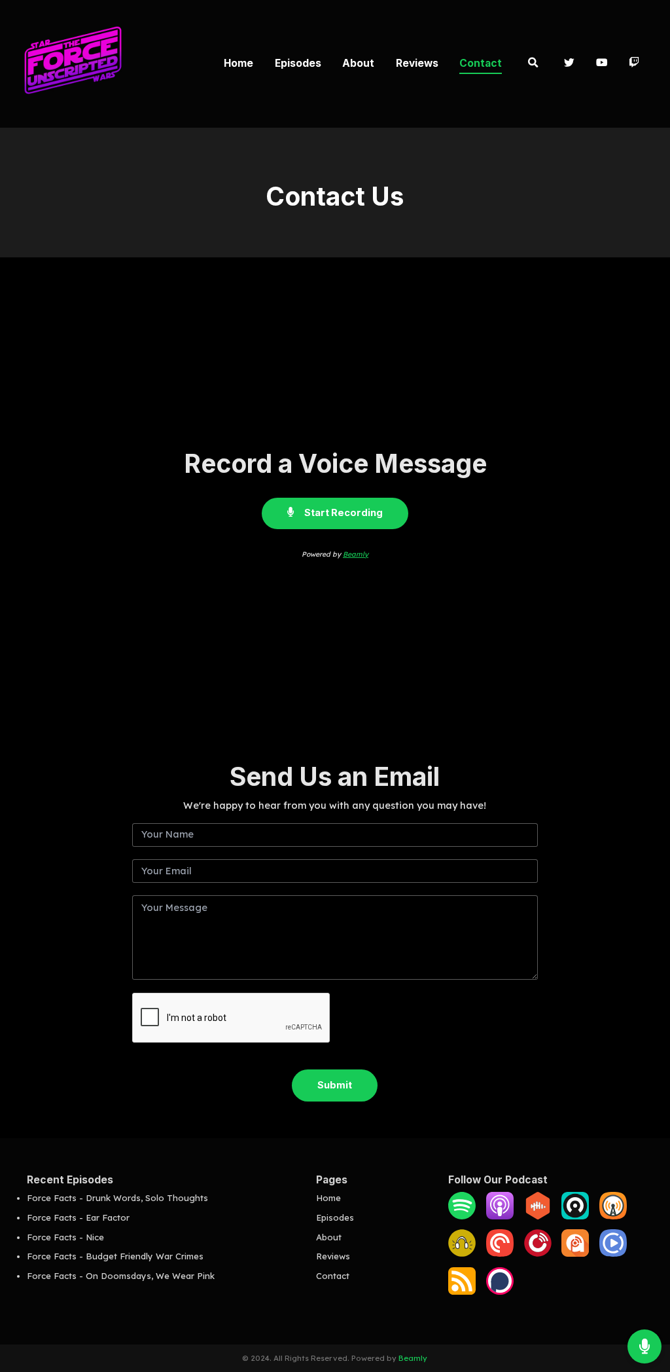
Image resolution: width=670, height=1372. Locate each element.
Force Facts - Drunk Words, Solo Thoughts (117, 1198)
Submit (334, 1085)
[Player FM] (538, 1253)
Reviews (417, 63)
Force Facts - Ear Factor (78, 1217)
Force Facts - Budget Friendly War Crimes (115, 1256)
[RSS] (462, 1291)
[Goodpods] (462, 1253)
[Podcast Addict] (575, 1253)
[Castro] (575, 1216)
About (358, 63)
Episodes (298, 63)
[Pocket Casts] (500, 1253)
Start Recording (342, 513)
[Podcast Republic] (613, 1253)
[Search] (532, 64)
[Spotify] (462, 1216)
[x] (570, 64)
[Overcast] (613, 1216)
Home (238, 63)
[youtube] (601, 64)
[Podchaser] (500, 1291)
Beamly (355, 554)
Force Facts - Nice (65, 1237)
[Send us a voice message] (644, 1346)
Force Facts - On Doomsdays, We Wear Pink (121, 1275)
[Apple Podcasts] (500, 1216)
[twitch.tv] (634, 64)
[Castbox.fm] (538, 1216)
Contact (480, 63)
